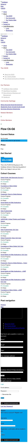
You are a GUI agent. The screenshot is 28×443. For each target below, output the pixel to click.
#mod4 (23, 107)
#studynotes (16, 109)
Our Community (10, 18)
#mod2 (14, 107)
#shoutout (10, 109)
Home (5, 12)
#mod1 (10, 107)
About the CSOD (9, 74)
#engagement (18, 105)
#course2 (8, 105)
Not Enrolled (4, 138)
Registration (9, 30)
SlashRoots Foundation (10, 91)
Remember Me (6, 394)
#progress (4, 109)
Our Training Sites (11, 20)
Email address (5, 387)
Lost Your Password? (7, 406)
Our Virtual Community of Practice (14, 79)
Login (7, 28)
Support (5, 22)
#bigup (3, 105)
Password (3, 391)
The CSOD (9, 16)
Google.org (6, 97)
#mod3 (18, 107)
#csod (13, 105)
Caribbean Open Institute (10, 89)
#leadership (4, 107)
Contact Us (6, 24)
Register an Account (6, 415)
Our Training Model (10, 76)
